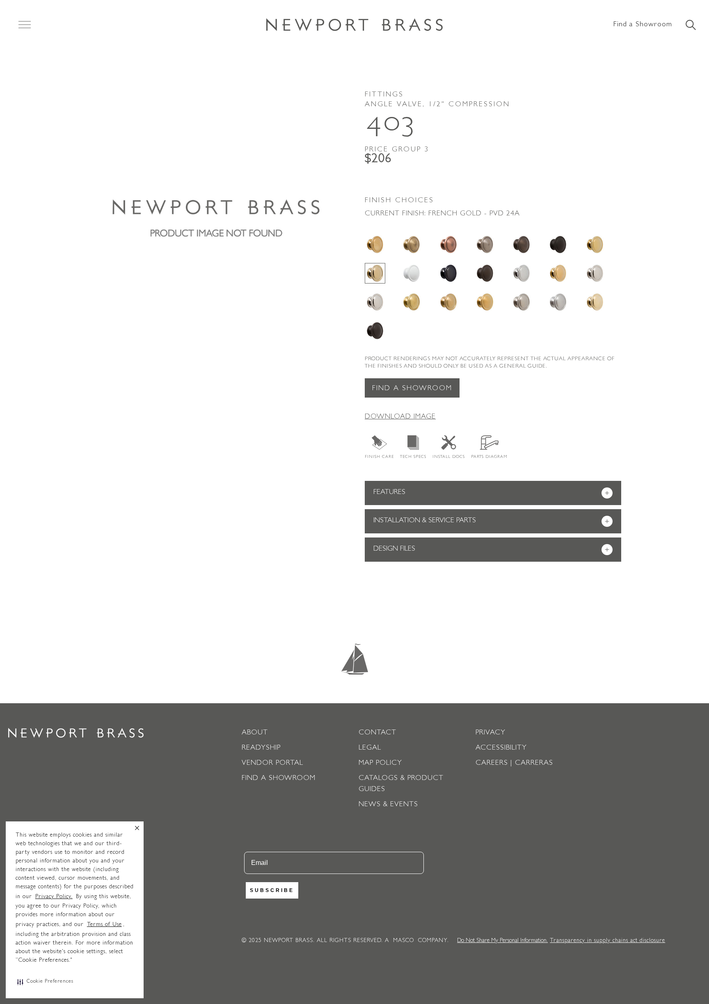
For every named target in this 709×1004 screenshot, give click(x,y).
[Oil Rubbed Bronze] (485, 273)
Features (491, 493)
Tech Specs (413, 457)
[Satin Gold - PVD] (485, 302)
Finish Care (379, 457)
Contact (377, 733)
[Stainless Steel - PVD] (558, 302)
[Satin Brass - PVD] (411, 302)
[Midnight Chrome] (448, 273)
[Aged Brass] (375, 244)
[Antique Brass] (411, 244)
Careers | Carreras (514, 763)
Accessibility (501, 748)
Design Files (491, 550)
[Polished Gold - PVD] (558, 273)
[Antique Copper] (448, 244)
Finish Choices (399, 201)
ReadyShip (261, 748)
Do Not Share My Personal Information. (502, 941)
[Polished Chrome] (521, 273)
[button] (45, 981)
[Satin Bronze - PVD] (448, 302)
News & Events (388, 805)
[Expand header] (24, 24)
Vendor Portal (272, 763)
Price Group (397, 150)
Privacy (490, 733)
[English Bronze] (521, 244)
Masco (403, 941)
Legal (370, 748)
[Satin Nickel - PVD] (521, 302)
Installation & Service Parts (491, 521)
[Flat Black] (558, 244)
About (255, 733)
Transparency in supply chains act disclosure (607, 941)
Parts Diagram (489, 457)
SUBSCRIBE (272, 890)
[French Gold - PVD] (375, 273)
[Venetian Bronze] (375, 330)
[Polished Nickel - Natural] (595, 273)
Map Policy (380, 763)
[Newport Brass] (354, 24)
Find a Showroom (642, 25)
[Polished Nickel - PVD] (375, 302)
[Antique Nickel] (485, 244)
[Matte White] (411, 273)
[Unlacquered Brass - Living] (595, 302)
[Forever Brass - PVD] (595, 244)
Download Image (400, 417)
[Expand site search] (690, 25)
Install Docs (448, 457)
